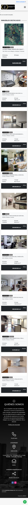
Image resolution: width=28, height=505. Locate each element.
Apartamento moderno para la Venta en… (13, 175)
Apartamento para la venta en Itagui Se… (13, 297)
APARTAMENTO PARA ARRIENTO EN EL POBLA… (13, 338)
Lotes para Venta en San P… (14, 49)
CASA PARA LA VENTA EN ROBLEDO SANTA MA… (13, 215)
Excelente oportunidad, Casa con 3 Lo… (12, 93)
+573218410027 (14, 442)
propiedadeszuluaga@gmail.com (14, 469)
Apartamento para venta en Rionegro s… (13, 134)
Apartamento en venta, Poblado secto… (12, 379)
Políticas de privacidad (14, 424)
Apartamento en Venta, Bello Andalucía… (13, 256)
